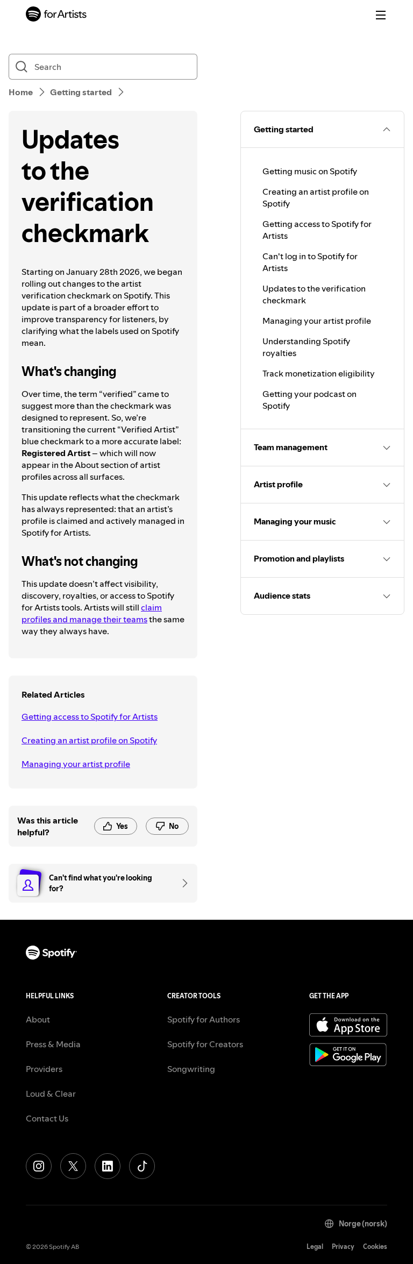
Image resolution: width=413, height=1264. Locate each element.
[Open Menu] (380, 15)
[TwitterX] (73, 1166)
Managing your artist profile (76, 764)
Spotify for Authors (203, 1019)
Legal (315, 1246)
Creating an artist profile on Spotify (89, 740)
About (38, 1019)
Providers (44, 1069)
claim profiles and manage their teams (92, 613)
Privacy (343, 1246)
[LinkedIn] (107, 1166)
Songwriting (191, 1069)
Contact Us (47, 1118)
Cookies (375, 1246)
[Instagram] (39, 1166)
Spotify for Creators (205, 1044)
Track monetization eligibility (318, 373)
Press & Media (53, 1044)
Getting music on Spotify (309, 171)
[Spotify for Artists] (56, 15)
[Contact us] (181, 883)
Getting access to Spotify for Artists (90, 716)
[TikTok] (142, 1166)
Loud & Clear (51, 1093)
